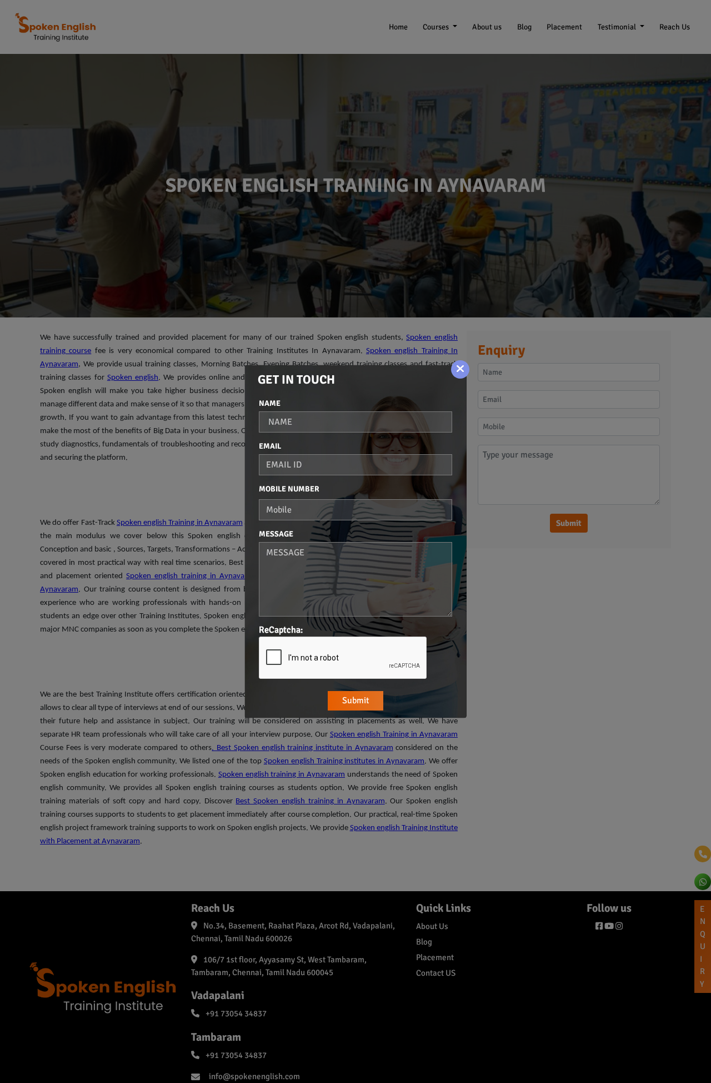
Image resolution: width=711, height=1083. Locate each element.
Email (270, 446)
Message (276, 534)
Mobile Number (289, 489)
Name (270, 403)
